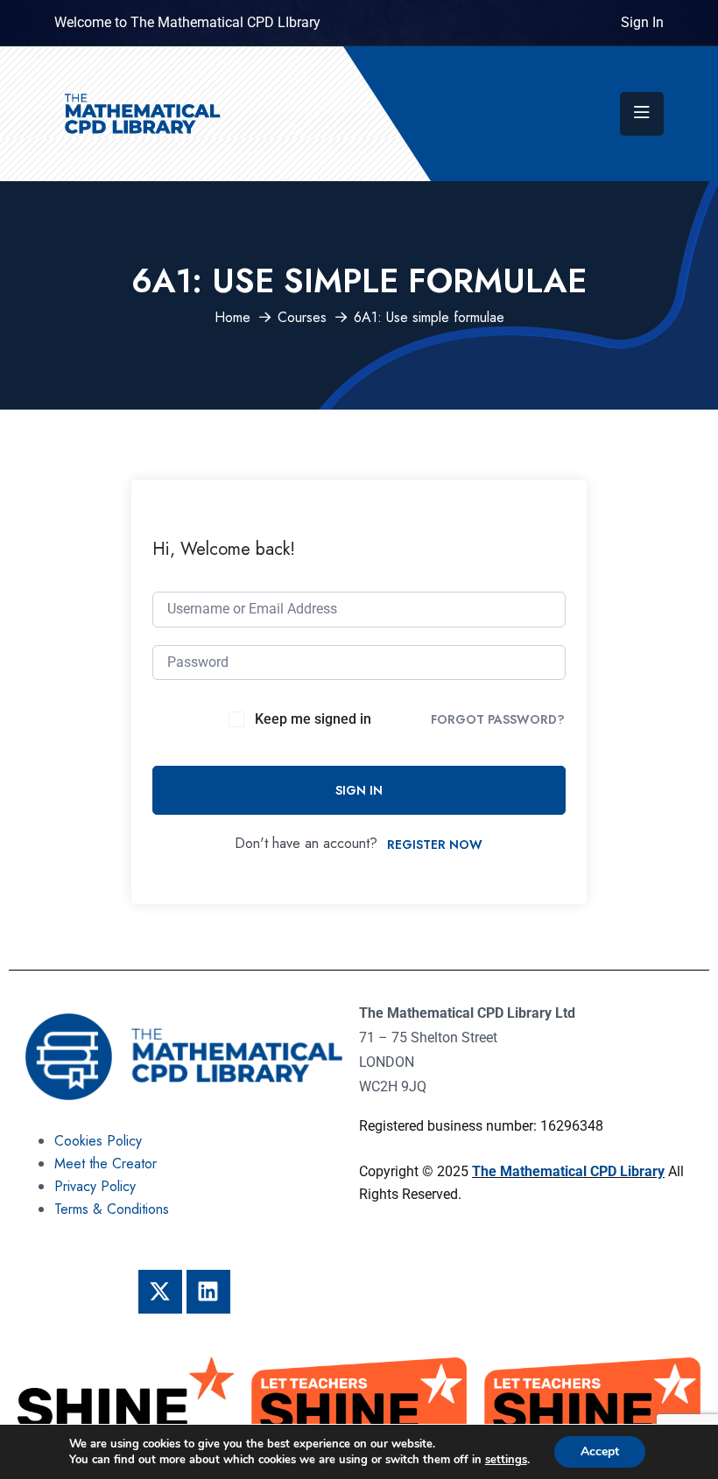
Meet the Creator (105, 1163)
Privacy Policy (95, 1186)
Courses (302, 317)
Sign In (642, 22)
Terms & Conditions (111, 1209)
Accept (600, 1451)
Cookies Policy (98, 1141)
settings (506, 1460)
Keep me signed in (313, 719)
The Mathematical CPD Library (568, 1171)
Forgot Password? (498, 719)
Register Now (434, 845)
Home (232, 317)
